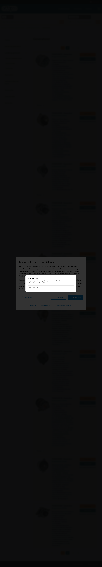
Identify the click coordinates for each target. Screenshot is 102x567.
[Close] (73, 278)
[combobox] (51, 287)
